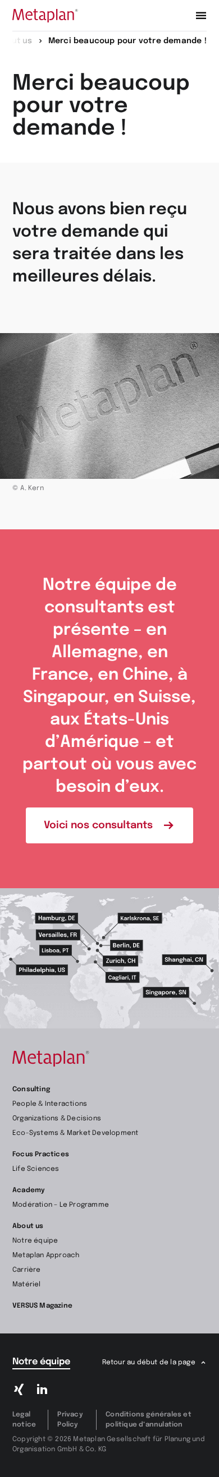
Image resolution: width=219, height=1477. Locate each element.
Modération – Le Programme (60, 1205)
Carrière (26, 1270)
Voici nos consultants (98, 825)
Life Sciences (36, 1169)
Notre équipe (35, 1241)
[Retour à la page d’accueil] (45, 15)
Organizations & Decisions (56, 1118)
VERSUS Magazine (42, 1306)
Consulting (31, 1089)
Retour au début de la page (148, 1362)
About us (28, 1226)
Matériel (26, 1284)
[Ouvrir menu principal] (201, 15)
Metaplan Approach (45, 1255)
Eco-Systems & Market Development (75, 1133)
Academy (28, 1190)
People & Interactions (49, 1104)
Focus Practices (40, 1154)
